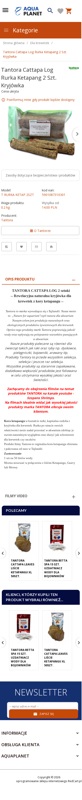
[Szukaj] (50, 11)
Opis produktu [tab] (20, 279)
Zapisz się (46, 714)
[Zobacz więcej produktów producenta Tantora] (74, 68)
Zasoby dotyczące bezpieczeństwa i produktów (40, 175)
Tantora (7, 220)
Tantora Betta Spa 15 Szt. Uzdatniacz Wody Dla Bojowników (55, 568)
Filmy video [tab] (16, 495)
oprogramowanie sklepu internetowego (41, 781)
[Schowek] (60, 11)
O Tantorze (42, 231)
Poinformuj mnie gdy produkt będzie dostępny (41, 100)
